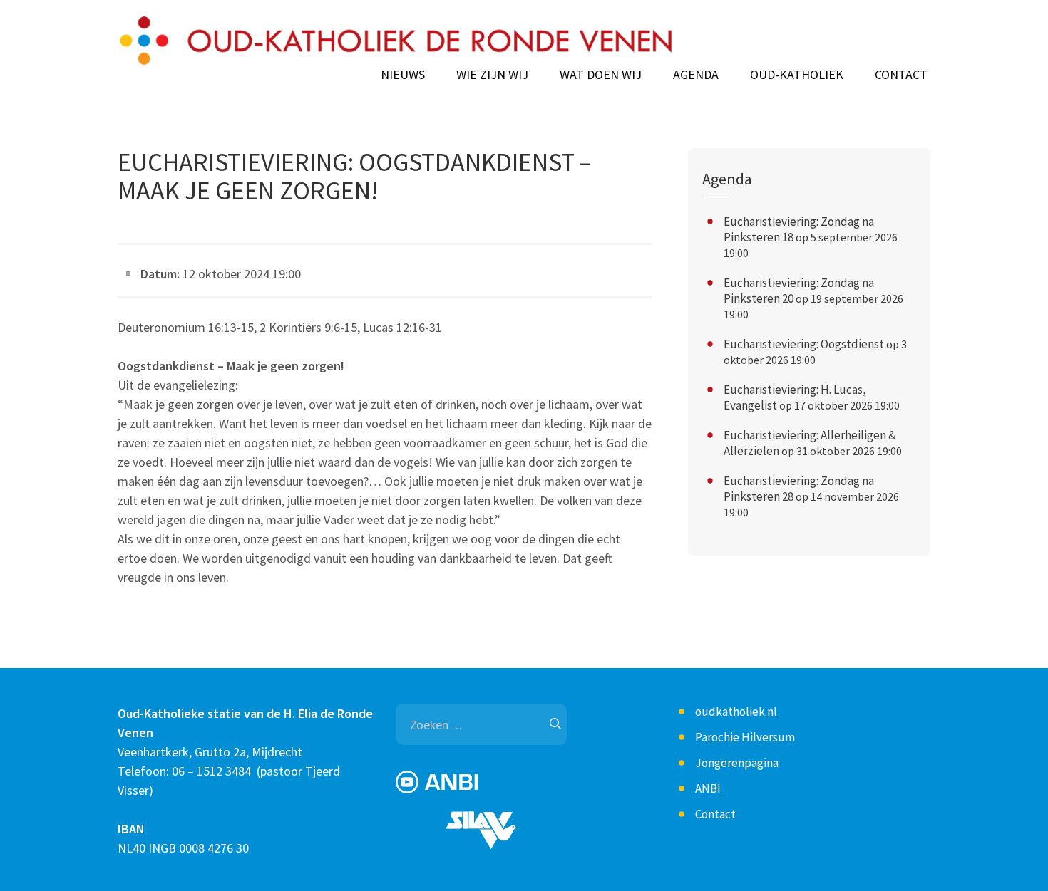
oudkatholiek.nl (736, 711)
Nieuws (403, 75)
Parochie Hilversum (745, 737)
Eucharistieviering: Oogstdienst (804, 344)
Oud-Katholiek (796, 75)
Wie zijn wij (492, 75)
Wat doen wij (601, 75)
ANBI (708, 788)
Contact (901, 75)
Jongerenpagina (737, 763)
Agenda (696, 75)
